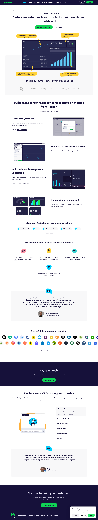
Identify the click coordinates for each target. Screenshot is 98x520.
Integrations (37, 2)
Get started (48, 380)
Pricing (30, 2)
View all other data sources (49, 351)
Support (36, 515)
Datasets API (44, 515)
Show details (83, 515)
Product (23, 2)
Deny (76, 515)
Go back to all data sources (18, 11)
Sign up (89, 2)
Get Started (49, 505)
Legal (50, 515)
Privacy (56, 515)
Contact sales (22, 515)
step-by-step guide (22, 129)
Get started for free (43, 27)
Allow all (91, 515)
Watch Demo (58, 27)
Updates (30, 515)
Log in (82, 2)
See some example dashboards (20, 183)
